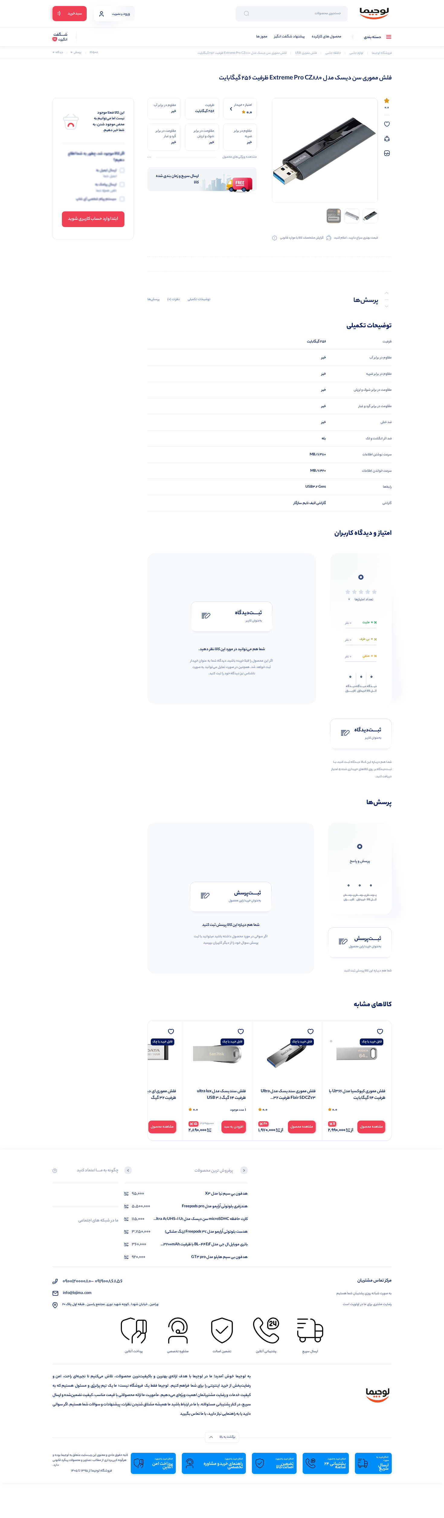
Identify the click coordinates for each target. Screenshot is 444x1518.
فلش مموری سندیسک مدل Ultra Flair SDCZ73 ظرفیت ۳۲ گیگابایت (357, 1095)
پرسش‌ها (153, 299)
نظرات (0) (173, 299)
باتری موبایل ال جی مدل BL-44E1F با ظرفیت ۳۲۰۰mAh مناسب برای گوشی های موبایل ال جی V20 (205, 1244)
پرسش (76, 52)
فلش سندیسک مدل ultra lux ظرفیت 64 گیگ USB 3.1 (291, 1095)
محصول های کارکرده (326, 37)
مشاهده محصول (371, 1127)
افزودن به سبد (303, 1127)
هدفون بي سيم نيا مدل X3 (226, 1194)
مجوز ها (261, 37)
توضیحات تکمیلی (199, 299)
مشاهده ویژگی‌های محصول (239, 157)
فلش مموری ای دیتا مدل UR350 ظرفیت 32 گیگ (219, 1095)
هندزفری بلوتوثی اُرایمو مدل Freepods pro (215, 1206)
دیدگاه (58, 52)
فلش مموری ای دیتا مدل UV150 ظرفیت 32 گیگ (150, 1095)
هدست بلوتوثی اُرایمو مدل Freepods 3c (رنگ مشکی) (206, 1232)
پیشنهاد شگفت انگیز (289, 37)
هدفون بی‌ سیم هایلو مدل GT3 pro (219, 1257)
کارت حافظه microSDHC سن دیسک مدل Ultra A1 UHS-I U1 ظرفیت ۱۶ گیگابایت (200, 1219)
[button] (244, 1171)
